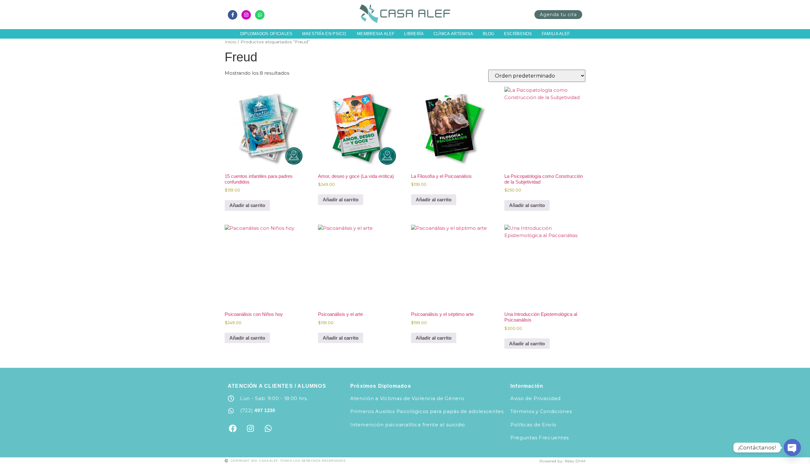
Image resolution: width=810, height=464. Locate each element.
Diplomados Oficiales (266, 33)
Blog (489, 33)
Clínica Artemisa (453, 33)
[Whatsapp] (260, 15)
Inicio (230, 41)
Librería (414, 33)
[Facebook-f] (232, 15)
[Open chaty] (792, 447)
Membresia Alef (376, 33)
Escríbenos (518, 33)
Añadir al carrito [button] (247, 205)
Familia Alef (556, 33)
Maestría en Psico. (324, 33)
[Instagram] (246, 15)
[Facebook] (232, 428)
